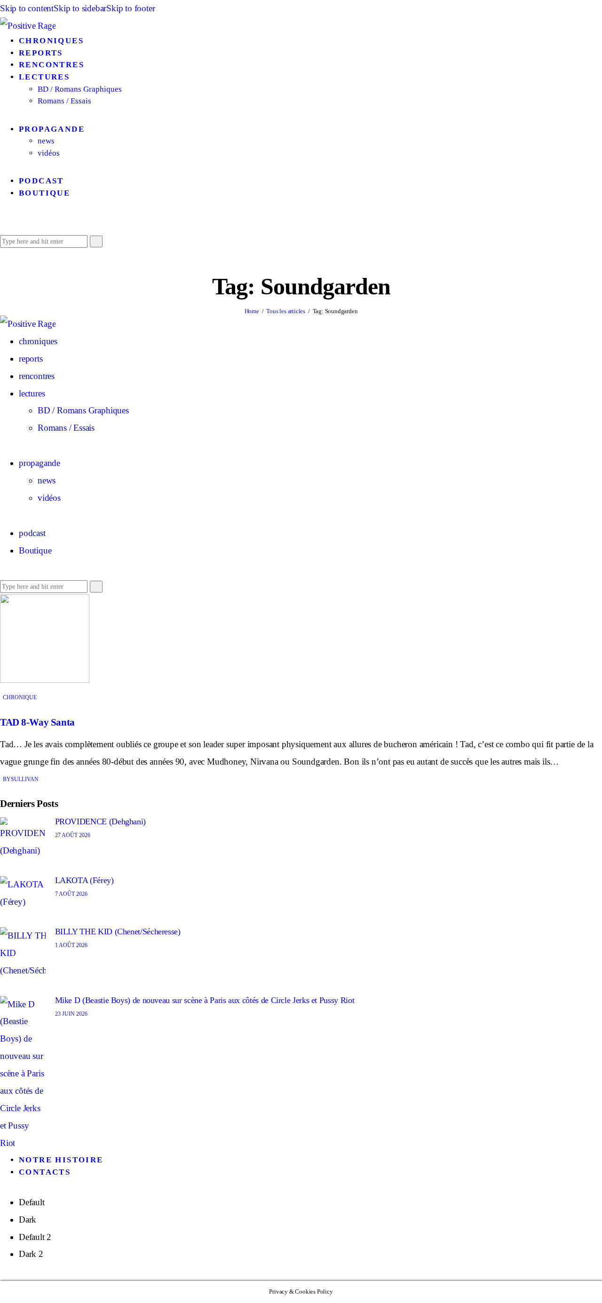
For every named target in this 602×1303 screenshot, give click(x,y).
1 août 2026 (71, 945)
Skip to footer (130, 8)
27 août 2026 (72, 835)
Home (252, 311)
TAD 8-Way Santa (37, 722)
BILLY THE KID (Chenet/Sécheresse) (118, 931)
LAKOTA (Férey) (84, 880)
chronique (20, 697)
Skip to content (27, 8)
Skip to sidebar (80, 8)
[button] (3, 223)
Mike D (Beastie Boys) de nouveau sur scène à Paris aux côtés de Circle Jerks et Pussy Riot (205, 1000)
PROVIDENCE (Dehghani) (100, 821)
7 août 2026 (71, 894)
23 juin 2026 (71, 1014)
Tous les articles (285, 311)
